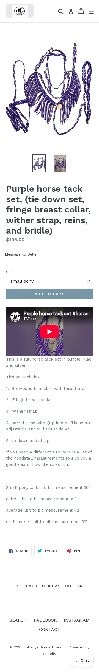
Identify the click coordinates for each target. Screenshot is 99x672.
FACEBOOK (45, 620)
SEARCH (18, 620)
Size (10, 272)
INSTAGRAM (77, 620)
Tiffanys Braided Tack (43, 647)
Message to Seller (21, 254)
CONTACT (49, 629)
